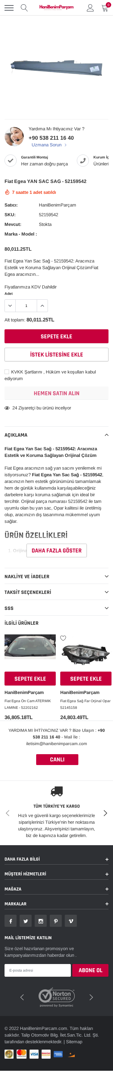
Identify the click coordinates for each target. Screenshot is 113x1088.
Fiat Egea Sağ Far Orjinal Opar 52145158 (85, 704)
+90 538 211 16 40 (51, 138)
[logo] (56, 7)
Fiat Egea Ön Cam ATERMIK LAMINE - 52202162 (28, 704)
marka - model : (21, 233)
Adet (9, 294)
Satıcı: (11, 204)
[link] (30, 653)
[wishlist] (8, 637)
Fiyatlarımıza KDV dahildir (31, 286)
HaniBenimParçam (57, 204)
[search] (24, 7)
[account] (90, 7)
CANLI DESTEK (57, 760)
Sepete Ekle (30, 679)
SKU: (10, 214)
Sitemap (74, 1041)
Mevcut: (13, 224)
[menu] (9, 7)
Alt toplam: (15, 319)
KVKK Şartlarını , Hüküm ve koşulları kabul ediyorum (50, 375)
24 (14, 407)
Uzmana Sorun (47, 144)
